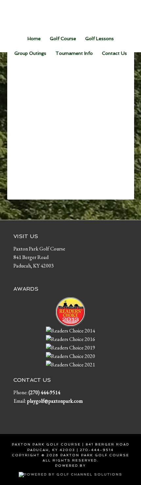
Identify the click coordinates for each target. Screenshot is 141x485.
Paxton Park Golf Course (70, 14)
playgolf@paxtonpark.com (55, 400)
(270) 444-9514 (44, 392)
